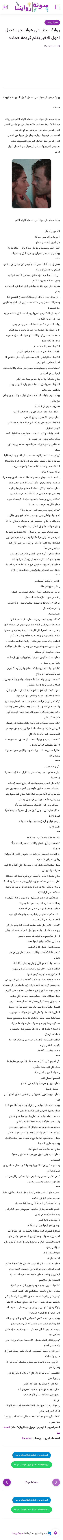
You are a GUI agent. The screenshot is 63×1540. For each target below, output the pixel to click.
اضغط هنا (27, 1438)
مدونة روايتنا (18, 1533)
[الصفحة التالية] (7, 1482)
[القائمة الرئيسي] (57, 7)
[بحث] (5, 7)
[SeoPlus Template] (49, 1533)
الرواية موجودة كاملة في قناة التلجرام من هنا (31, 1455)
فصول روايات (52, 22)
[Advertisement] (31, 66)
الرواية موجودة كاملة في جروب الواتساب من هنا (31, 1464)
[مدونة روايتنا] (31, 7)
